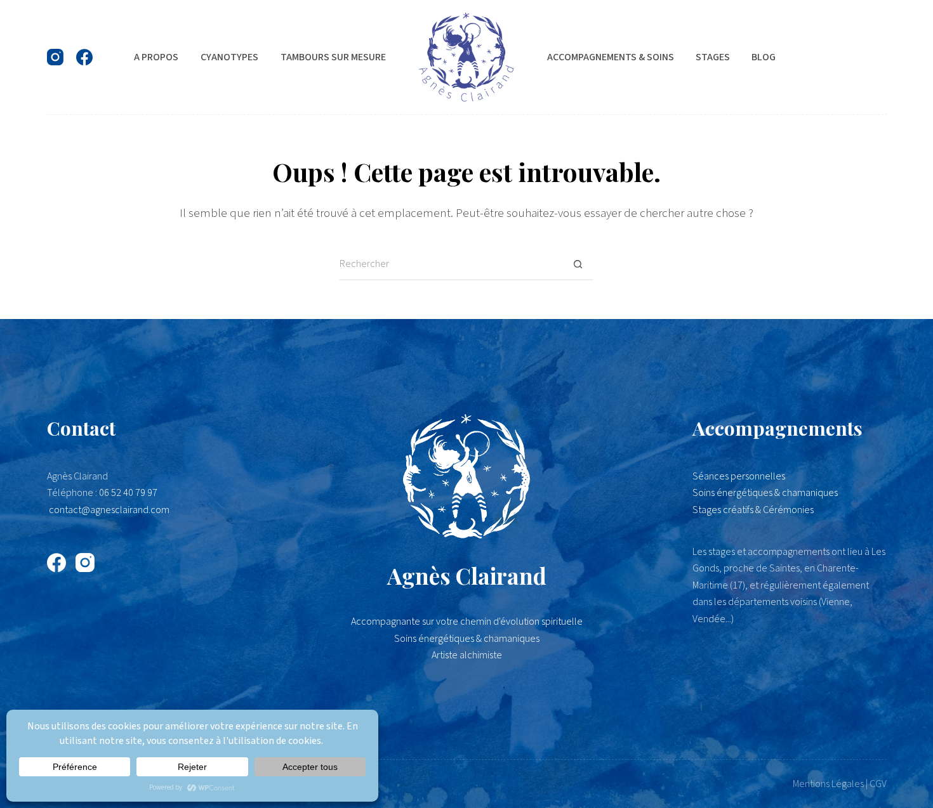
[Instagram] (55, 57)
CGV (878, 784)
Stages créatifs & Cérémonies (753, 510)
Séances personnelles (738, 476)
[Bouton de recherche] (577, 264)
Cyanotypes (229, 57)
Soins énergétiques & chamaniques (765, 493)
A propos (156, 57)
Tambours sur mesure (333, 57)
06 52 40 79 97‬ (128, 493)
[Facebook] (84, 57)
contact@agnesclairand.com (109, 510)
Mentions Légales (828, 784)
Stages (713, 57)
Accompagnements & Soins (610, 57)
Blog (763, 57)
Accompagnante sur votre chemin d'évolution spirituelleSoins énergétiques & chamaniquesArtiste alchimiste (467, 638)
